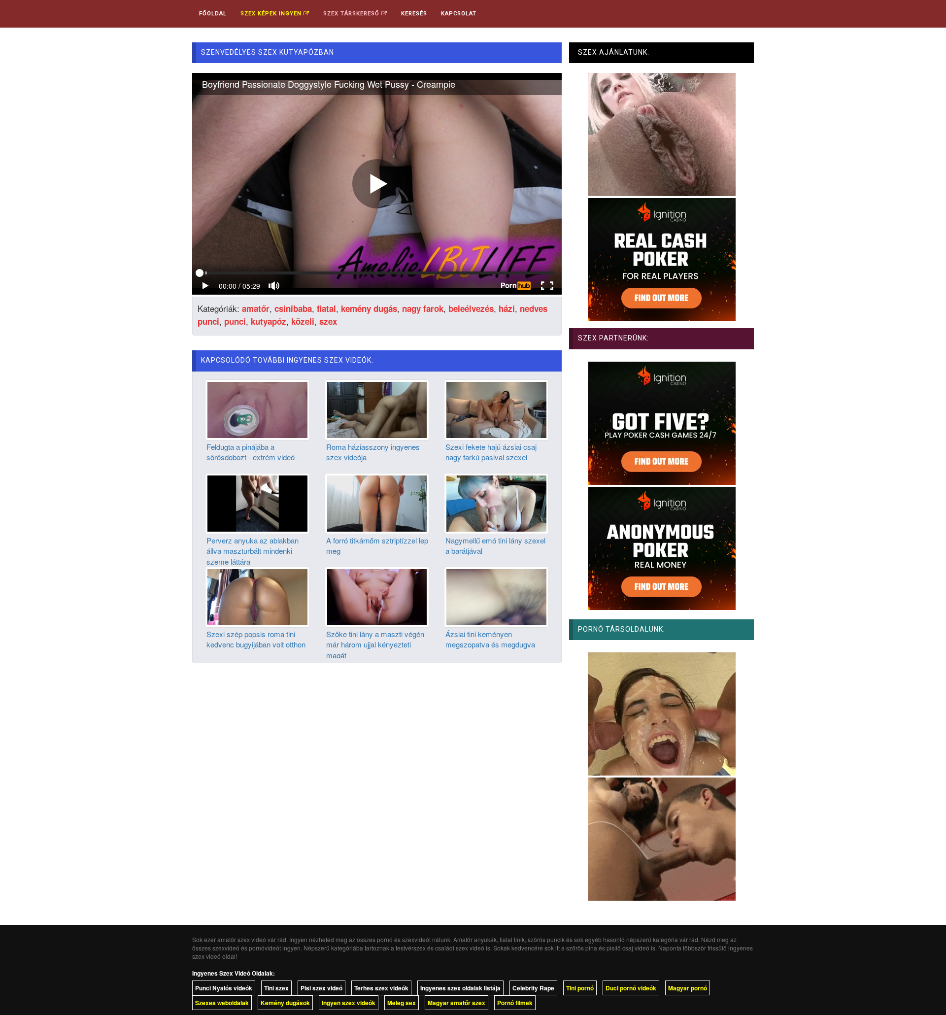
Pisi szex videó (321, 987)
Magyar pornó (687, 987)
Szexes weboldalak (222, 1002)
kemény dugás (369, 308)
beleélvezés (471, 308)
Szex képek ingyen (272, 13)
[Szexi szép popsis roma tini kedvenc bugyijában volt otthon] (257, 596)
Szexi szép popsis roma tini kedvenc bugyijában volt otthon (255, 639)
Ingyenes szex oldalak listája (460, 987)
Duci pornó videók (631, 987)
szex (328, 321)
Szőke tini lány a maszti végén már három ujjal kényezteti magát (375, 644)
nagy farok (422, 308)
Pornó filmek (515, 1002)
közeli (302, 321)
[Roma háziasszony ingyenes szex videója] (377, 408)
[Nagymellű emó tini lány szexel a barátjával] (496, 502)
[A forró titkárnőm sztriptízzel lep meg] (377, 502)
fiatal (326, 308)
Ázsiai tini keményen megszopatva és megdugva (490, 639)
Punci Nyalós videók (223, 987)
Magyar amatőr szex (456, 1002)
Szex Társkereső (352, 13)
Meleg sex (401, 1002)
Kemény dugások (285, 1002)
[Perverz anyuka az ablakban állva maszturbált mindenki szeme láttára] (257, 502)
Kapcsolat (458, 13)
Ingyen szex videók (348, 1002)
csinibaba (293, 308)
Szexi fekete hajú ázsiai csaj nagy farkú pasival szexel (491, 451)
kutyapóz (268, 321)
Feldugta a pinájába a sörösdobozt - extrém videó (250, 451)
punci (235, 321)
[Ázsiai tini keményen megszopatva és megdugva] (496, 596)
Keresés (414, 13)
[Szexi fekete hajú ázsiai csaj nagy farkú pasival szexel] (496, 408)
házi (507, 308)
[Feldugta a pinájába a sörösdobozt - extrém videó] (257, 408)
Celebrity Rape (533, 987)
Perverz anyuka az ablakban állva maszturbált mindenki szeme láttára (252, 551)
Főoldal (213, 13)
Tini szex (276, 987)
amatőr (256, 308)
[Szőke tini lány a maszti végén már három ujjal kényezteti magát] (377, 596)
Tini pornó (580, 987)
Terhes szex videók (381, 987)
